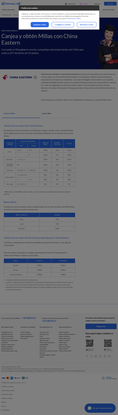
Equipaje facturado (7, 334)
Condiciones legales (7, 386)
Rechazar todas (86, 24)
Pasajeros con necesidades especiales (9, 341)
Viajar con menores (7, 336)
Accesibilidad (5, 410)
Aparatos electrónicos (8, 344)
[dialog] (59, 17)
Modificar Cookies (7, 398)
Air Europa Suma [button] (18, 15)
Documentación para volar (9, 351)
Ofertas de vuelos (8, 10)
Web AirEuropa (6, 15)
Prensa (3, 406)
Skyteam (4, 402)
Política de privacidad (7, 390)
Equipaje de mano (6, 332)
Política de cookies (7, 394)
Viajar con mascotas (7, 338)
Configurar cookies (63, 24)
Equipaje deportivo (7, 349)
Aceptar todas (40, 24)
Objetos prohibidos (7, 347)
